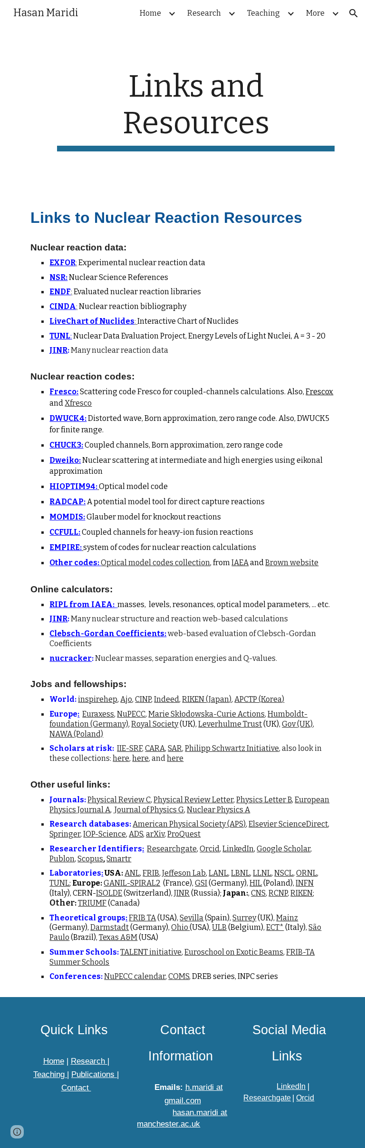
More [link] (315, 13)
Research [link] (204, 13)
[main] (195, 110)
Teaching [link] (263, 13)
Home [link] (150, 13)
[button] (353, 13)
